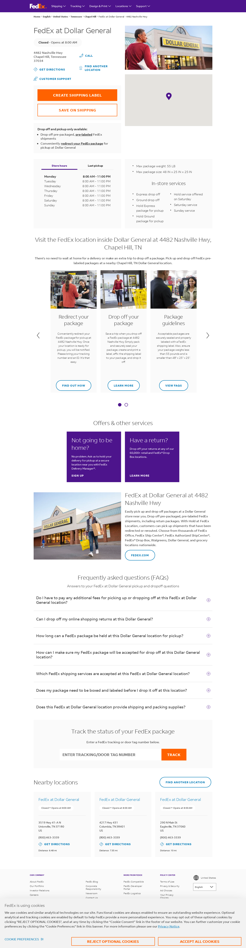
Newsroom (91, 893)
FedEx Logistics (132, 893)
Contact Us (92, 897)
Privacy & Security (169, 886)
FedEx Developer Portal (133, 887)
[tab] (119, 405)
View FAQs (170, 383)
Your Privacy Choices (166, 896)
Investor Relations (39, 890)
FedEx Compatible (134, 881)
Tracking (75, 6)
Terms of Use (167, 881)
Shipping (56, 6)
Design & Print (98, 6)
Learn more (121, 383)
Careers (34, 894)
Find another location (96, 68)
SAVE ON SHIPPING (66, 108)
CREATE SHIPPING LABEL (69, 93)
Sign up (77, 475)
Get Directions (49, 69)
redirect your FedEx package (82, 143)
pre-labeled (84, 134)
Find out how (70, 383)
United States (208, 877)
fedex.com (137, 553)
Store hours (59, 165)
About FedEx (37, 881)
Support (141, 6)
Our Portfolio (37, 886)
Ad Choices (166, 890)
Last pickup (95, 165)
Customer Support (52, 78)
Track (174, 754)
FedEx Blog (92, 881)
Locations (122, 6)
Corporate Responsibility (93, 887)
